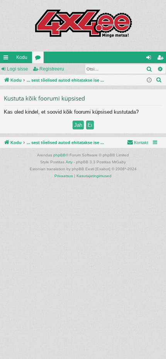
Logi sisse (17, 69)
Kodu (21, 57)
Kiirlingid (7, 59)
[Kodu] (83, 26)
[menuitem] (159, 80)
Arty (69, 162)
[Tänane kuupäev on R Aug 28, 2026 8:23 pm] (149, 80)
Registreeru (51, 69)
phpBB (59, 155)
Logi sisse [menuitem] (150, 59)
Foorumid (39, 59)
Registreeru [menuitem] (162, 59)
